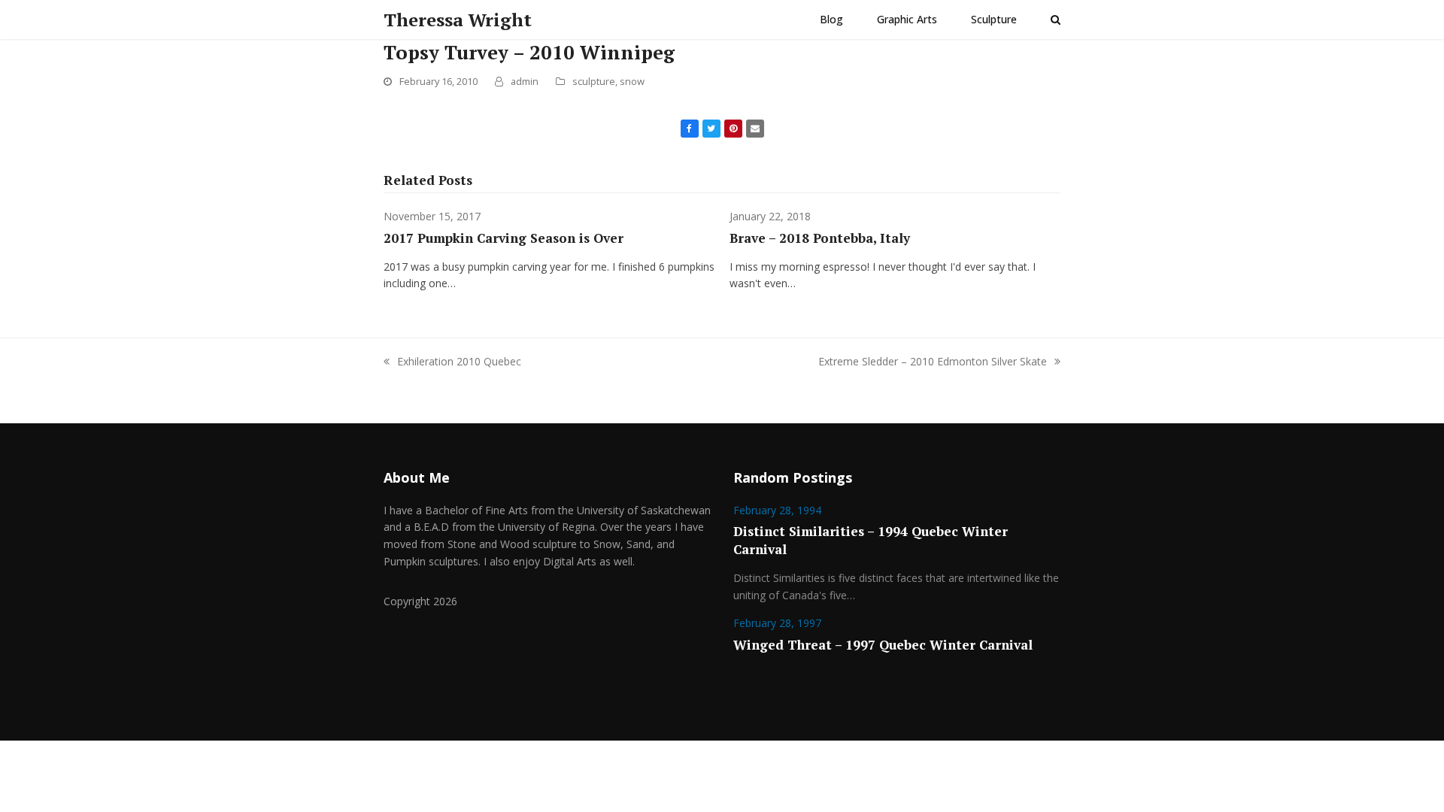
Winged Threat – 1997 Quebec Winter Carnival (883, 644)
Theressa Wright (458, 20)
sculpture (593, 81)
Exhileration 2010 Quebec (458, 361)
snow (632, 81)
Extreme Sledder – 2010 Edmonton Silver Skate (932, 361)
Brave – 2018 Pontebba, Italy (820, 238)
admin (524, 81)
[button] (1055, 19)
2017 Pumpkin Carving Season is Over (503, 238)
